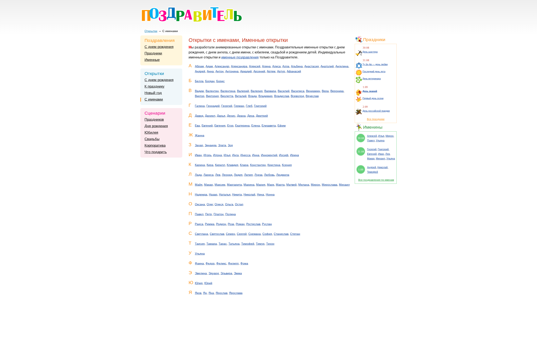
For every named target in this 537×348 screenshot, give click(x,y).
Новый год (153, 93)
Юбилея (151, 133)
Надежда (201, 194)
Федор (210, 263)
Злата (222, 145)
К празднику (154, 86)
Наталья (225, 194)
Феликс (221, 263)
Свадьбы (152, 139)
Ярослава (235, 293)
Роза (231, 224)
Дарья (221, 115)
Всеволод (297, 96)
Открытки (151, 31)
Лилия (248, 174)
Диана (241, 115)
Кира (210, 165)
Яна (211, 293)
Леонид (227, 174)
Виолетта (226, 96)
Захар (199, 145)
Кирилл (220, 165)
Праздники (153, 53)
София (267, 233)
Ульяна (200, 253)
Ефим (282, 125)
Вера (325, 91)
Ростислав (253, 224)
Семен (230, 233)
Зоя (230, 145)
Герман (239, 105)
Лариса (208, 174)
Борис (220, 81)
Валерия (257, 91)
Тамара (211, 243)
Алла (285, 66)
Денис (231, 115)
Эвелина (201, 273)
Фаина (199, 263)
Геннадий (213, 105)
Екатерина (242, 125)
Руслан (267, 224)
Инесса (245, 155)
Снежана (254, 233)
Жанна (199, 135)
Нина (260, 194)
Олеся (219, 204)
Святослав (217, 233)
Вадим (199, 91)
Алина (266, 66)
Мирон (315, 184)
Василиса (297, 91)
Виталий (240, 96)
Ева (197, 125)
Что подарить (156, 152)
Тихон (270, 243)
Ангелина (341, 66)
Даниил (210, 115)
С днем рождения (159, 47)
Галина (200, 105)
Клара (244, 165)
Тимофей (247, 243)
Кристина (273, 165)
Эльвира (226, 273)
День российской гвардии (376, 111)
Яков (198, 293)
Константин (258, 165)
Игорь (207, 155)
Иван (198, 155)
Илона (217, 155)
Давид (199, 115)
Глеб (249, 105)
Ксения (287, 165)
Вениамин (313, 91)
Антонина (232, 71)
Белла (199, 81)
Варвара (270, 91)
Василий (283, 91)
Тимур (260, 243)
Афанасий (294, 71)
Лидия (238, 174)
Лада (198, 174)
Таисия (200, 243)
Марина (249, 184)
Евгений (207, 125)
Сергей (242, 233)
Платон (219, 214)
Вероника (337, 91)
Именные (152, 60)
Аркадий (246, 71)
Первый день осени (372, 98)
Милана (303, 184)
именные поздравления (240, 57)
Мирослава (329, 184)
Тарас (223, 243)
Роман (240, 224)
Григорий (260, 105)
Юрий (208, 283)
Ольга (229, 204)
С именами (154, 99)
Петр (208, 214)
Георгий (226, 105)
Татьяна (234, 243)
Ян (205, 293)
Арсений (259, 71)
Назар (213, 194)
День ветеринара (371, 78)
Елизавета (269, 125)
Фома (244, 263)
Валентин (212, 91)
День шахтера (370, 51)
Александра (239, 66)
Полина (230, 214)
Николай (249, 194)
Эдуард (214, 273)
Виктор (199, 96)
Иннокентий (269, 155)
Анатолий (327, 66)
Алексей (254, 66)
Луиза (258, 174)
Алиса (276, 66)
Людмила (282, 174)
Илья (227, 155)
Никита (237, 194)
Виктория (212, 96)
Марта (280, 184)
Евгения (219, 125)
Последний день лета (373, 71)
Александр (222, 66)
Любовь (269, 174)
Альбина (297, 66)
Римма (209, 224)
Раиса (199, 224)
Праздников (154, 120)
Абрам (199, 66)
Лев (217, 174)
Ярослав (221, 293)
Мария (260, 184)
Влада (252, 96)
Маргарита (234, 184)
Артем (271, 71)
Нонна (270, 194)
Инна (255, 155)
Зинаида (210, 145)
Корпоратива (155, 145)
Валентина (227, 91)
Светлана (201, 233)
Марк (270, 184)
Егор (230, 125)
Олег (210, 204)
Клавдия (232, 165)
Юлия (199, 283)
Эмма (238, 273)
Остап (239, 204)
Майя (198, 184)
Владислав (281, 96)
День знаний (369, 91)
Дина (250, 115)
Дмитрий (262, 115)
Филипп (233, 263)
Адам (209, 66)
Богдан (210, 81)
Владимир (265, 96)
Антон (219, 71)
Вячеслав (312, 96)
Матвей (291, 184)
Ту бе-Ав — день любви (375, 64)
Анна (210, 71)
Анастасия (311, 66)
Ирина (294, 155)
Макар (208, 184)
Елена (255, 125)
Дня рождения (156, 126)
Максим (220, 184)
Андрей (200, 71)
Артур (281, 71)
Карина (200, 165)
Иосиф (283, 155)
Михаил (344, 184)
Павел (199, 214)
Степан (295, 233)
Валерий (243, 91)
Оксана (200, 204)
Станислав (281, 233)
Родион (221, 224)
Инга (235, 155)
